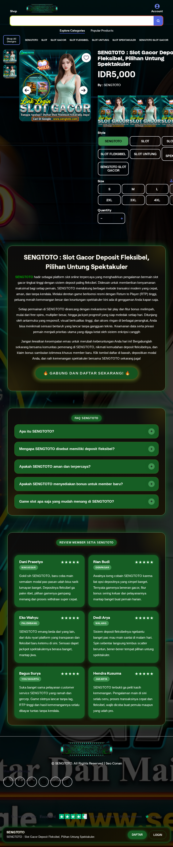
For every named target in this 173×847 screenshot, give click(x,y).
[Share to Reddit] (55, 781)
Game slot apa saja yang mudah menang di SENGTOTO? (66, 501)
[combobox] (82, 20)
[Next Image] (83, 90)
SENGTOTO (24, 277)
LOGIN (157, 834)
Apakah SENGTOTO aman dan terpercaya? (55, 467)
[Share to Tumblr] (67, 781)
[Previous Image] (26, 90)
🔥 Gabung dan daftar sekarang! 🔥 (86, 373)
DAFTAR (137, 834)
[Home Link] (42, 8)
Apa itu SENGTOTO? (36, 431)
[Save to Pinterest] (44, 781)
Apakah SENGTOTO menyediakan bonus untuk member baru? (71, 484)
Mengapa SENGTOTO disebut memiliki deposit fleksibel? (67, 449)
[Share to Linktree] (32, 781)
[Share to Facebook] (20, 781)
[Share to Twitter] (8, 781)
